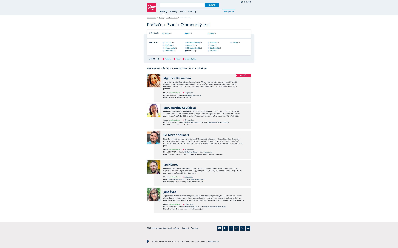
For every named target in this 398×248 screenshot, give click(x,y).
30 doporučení (189, 149)
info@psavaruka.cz (190, 152)
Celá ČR (168, 42)
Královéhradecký (193, 42)
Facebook (231, 228)
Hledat (212, 5)
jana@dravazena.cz (190, 206)
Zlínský (235, 42)
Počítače (168, 59)
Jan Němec (170, 164)
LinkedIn (225, 228)
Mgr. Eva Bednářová (177, 78)
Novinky (173, 11)
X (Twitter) (242, 228)
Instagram (236, 228)
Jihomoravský (170, 48)
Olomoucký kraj (190, 59)
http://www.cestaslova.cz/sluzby (218, 122)
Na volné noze (151, 18)
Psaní (178, 59)
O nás (182, 11)
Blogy (167, 33)
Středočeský (214, 48)
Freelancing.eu (149, 241)
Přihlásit (246, 2)
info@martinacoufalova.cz (192, 122)
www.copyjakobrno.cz (198, 179)
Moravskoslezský (193, 48)
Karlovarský (169, 51)
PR (188, 33)
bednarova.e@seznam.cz (192, 95)
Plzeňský (213, 42)
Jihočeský (168, 45)
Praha (212, 45)
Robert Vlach (167, 228)
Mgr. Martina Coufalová (179, 108)
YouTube (219, 228)
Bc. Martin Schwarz (176, 135)
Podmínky (194, 228)
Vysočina (213, 51)
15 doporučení (189, 120)
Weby (212, 33)
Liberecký (190, 45)
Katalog (163, 11)
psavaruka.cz (208, 152)
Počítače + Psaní (172, 18)
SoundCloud (248, 228)
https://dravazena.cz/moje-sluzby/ (215, 206)
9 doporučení (188, 177)
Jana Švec (169, 192)
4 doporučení (188, 93)
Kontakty (192, 11)
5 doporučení (188, 204)
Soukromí (185, 228)
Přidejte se (229, 11)
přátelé (176, 228)
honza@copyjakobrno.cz (176, 179)
